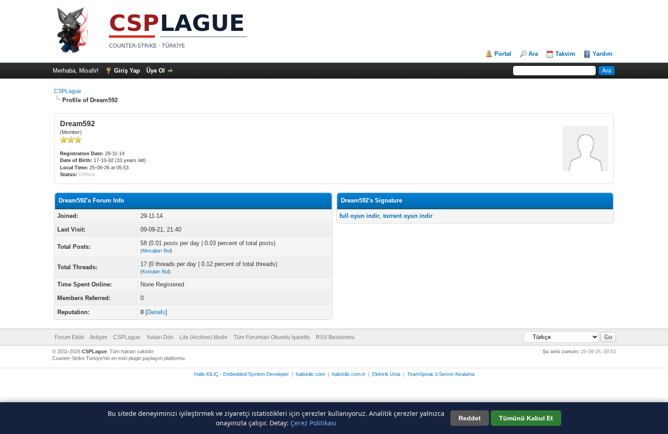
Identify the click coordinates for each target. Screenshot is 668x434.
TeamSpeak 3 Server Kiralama (440, 374)
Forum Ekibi (69, 337)
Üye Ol (155, 70)
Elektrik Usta (386, 374)
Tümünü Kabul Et (526, 418)
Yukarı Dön (160, 337)
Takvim (565, 53)
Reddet (470, 418)
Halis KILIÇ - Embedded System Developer (241, 374)
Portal (502, 53)
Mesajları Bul (156, 250)
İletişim (98, 337)
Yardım (603, 53)
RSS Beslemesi (335, 337)
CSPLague (67, 91)
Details (156, 312)
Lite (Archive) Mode (203, 337)
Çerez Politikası (313, 423)
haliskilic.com (310, 374)
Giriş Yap (127, 70)
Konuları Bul (155, 271)
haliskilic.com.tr (348, 374)
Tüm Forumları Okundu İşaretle (272, 337)
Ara (533, 53)
